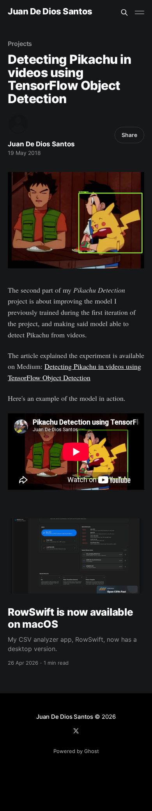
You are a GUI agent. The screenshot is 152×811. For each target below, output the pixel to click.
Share (129, 135)
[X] (76, 731)
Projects (20, 43)
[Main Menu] (139, 12)
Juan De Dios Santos (50, 11)
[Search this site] (124, 12)
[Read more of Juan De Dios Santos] (18, 124)
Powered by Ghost (76, 751)
